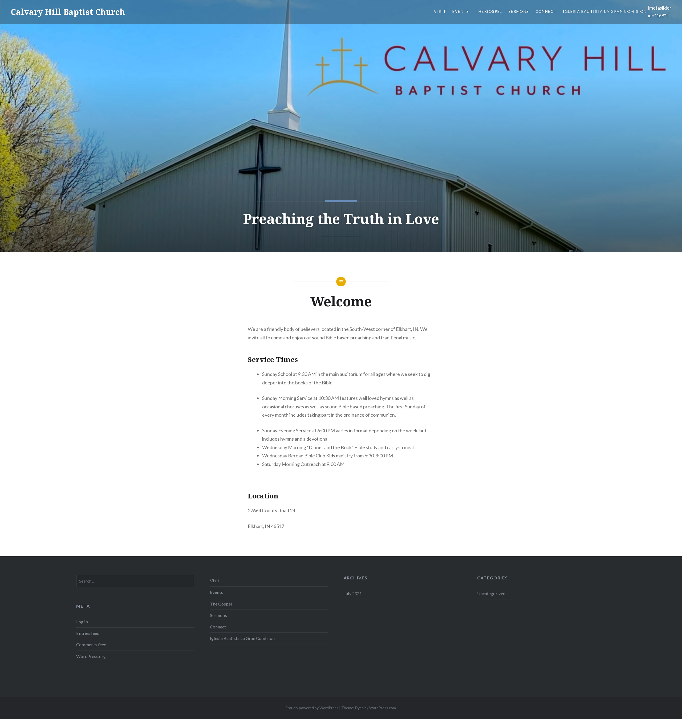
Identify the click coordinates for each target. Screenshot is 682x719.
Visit (440, 11)
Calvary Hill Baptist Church (68, 11)
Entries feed (87, 633)
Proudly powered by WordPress (311, 707)
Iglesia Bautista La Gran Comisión (605, 11)
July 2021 (353, 593)
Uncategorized (491, 593)
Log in (82, 621)
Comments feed (91, 644)
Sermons (519, 11)
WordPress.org (91, 656)
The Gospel (489, 11)
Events (460, 11)
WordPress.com (382, 707)
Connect (546, 11)
